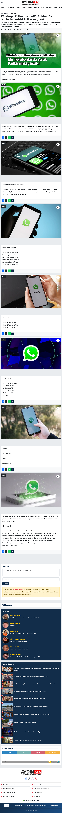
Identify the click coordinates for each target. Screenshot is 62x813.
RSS (7, 805)
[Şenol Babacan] (5, 624)
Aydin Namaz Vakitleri (8, 788)
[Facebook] (26, 779)
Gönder (6, 583)
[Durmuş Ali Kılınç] (5, 656)
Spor (42, 7)
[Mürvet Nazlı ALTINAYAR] (5, 640)
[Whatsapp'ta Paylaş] (9, 137)
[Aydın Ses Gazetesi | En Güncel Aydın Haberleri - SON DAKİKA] (30, 2)
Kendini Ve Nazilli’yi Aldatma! (19, 649)
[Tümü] (59, 605)
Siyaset (3, 7)
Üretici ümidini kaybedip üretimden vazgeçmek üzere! (26, 657)
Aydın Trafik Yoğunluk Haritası (41, 788)
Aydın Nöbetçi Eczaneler (9, 784)
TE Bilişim (35, 810)
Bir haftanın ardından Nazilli (18, 641)
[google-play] (35, 800)
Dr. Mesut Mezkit (15, 615)
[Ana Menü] (2, 2)
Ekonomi (36, 7)
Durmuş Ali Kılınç (15, 654)
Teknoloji (13, 13)
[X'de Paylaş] (6, 137)
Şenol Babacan (15, 623)
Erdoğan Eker (14, 647)
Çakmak (12, 625)
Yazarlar (49, 7)
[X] (29, 779)
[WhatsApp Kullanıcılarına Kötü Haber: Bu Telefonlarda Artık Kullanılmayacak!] (31, 50)
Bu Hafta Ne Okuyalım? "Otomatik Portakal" (23, 633)
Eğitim (30, 7)
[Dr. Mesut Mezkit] (5, 617)
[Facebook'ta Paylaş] (3, 137)
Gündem (11, 7)
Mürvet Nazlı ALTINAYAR (17, 639)
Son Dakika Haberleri (8, 796)
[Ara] (59, 3)
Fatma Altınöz (15, 631)
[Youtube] (35, 779)
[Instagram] (32, 779)
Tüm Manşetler (37, 792)
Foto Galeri (4, 13)
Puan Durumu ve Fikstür (9, 792)
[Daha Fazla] (12, 137)
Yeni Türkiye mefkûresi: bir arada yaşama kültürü (24, 618)
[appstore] (26, 800)
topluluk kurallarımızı (19, 589)
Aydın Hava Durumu (39, 784)
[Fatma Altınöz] (5, 632)
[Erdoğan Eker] (5, 648)
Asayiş (18, 7)
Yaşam (24, 7)
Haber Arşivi (37, 796)
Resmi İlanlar (58, 7)
